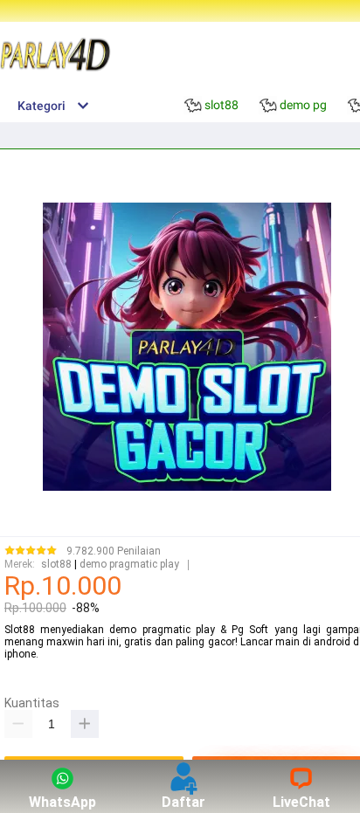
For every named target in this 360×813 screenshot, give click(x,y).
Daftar (183, 802)
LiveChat (301, 802)
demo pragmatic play (129, 564)
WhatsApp (62, 802)
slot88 (56, 564)
